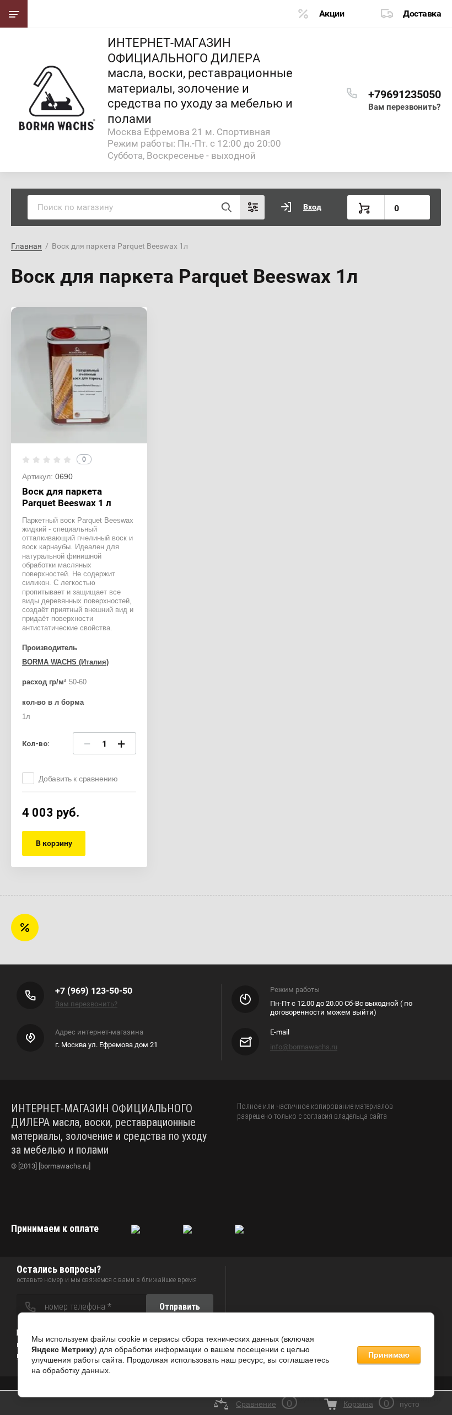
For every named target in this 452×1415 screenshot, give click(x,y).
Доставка (422, 13)
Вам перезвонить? (404, 107)
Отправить (179, 1306)
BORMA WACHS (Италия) (65, 662)
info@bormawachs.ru (303, 1047)
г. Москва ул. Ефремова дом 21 (106, 1045)
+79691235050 (404, 94)
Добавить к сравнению (78, 778)
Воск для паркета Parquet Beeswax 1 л (66, 497)
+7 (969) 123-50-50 (93, 990)
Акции (332, 13)
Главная (26, 246)
